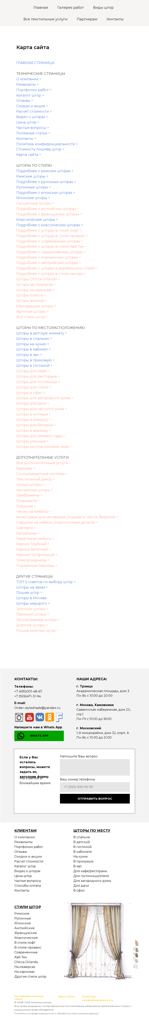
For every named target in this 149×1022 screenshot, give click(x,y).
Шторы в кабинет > (33, 349)
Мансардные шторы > (36, 306)
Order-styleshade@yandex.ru (37, 708)
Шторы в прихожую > (35, 360)
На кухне (80, 856)
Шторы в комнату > (33, 420)
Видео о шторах (27, 871)
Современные (26, 952)
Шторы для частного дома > (41, 409)
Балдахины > (28, 533)
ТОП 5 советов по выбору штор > (46, 582)
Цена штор (23, 876)
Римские (21, 913)
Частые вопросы (27, 881)
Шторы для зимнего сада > (40, 436)
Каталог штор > (30, 95)
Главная (41, 7)
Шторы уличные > (32, 441)
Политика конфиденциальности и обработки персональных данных (56, 1013)
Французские (25, 933)
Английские (24, 928)
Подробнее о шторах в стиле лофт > (49, 230)
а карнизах (26, 972)
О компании (24, 837)
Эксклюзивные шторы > (38, 620)
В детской (81, 842)
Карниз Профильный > (36, 555)
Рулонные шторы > (33, 187)
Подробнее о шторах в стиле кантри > (51, 274)
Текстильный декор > (35, 479)
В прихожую (83, 861)
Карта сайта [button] (66, 996)
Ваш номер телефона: (77, 779)
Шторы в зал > (29, 355)
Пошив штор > (29, 592)
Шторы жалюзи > (31, 301)
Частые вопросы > (32, 128)
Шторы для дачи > (32, 403)
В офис (79, 890)
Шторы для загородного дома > (44, 398)
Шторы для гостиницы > (38, 382)
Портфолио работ (28, 847)
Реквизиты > (27, 84)
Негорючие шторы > (34, 490)
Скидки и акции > (32, 106)
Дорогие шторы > (32, 625)
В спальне (81, 837)
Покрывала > (28, 501)
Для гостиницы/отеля (91, 876)
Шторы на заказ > (32, 587)
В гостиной (82, 847)
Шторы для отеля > (33, 387)
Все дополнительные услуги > (43, 463)
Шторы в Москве (31, 598)
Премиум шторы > (32, 614)
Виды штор (103, 7)
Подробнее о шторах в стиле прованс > (52, 236)
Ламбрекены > (29, 495)
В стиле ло (22, 942)
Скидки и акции (28, 856)
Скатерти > (26, 528)
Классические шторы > (37, 220)
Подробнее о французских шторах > (49, 214)
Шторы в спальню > (34, 339)
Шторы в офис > (30, 393)
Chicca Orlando (26, 962)
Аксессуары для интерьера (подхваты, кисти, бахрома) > (67, 517)
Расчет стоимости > (34, 111)
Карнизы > (25, 468)
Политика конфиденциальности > (47, 144)
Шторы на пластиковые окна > (44, 447)
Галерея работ (70, 7)
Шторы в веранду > (33, 430)
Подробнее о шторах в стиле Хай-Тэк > (51, 246)
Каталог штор (25, 866)
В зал (77, 866)
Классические (26, 938)
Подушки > (26, 506)
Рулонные (22, 918)
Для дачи (81, 885)
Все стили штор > (32, 317)
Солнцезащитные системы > (42, 474)
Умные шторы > (30, 485)
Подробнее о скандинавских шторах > (51, 252)
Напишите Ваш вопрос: (79, 756)
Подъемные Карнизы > (36, 566)
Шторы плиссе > (31, 295)
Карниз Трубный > (32, 544)
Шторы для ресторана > (38, 376)
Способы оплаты (27, 885)
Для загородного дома (92, 881)
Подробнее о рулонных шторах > (46, 182)
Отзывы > (24, 100)
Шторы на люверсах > (36, 284)
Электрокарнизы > (33, 560)
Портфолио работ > (34, 90)
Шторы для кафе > (33, 371)
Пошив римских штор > (37, 630)
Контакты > (26, 138)
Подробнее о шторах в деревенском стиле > (56, 268)
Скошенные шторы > (35, 203)
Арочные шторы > (32, 311)
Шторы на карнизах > (35, 290)
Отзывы (20, 852)
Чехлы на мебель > (33, 511)
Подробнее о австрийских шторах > (48, 263)
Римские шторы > (32, 176)
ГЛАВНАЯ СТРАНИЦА (35, 63)
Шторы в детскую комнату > (41, 333)
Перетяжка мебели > (35, 539)
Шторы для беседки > (36, 425)
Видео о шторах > (32, 117)
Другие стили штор (30, 976)
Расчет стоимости (28, 861)
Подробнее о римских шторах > (45, 171)
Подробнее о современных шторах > (49, 241)
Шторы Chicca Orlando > (38, 279)
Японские (22, 923)
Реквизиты (23, 842)
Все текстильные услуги (45, 19)
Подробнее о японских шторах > (45, 193)
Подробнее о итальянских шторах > (48, 257)
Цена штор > (27, 122)
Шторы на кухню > (32, 344)
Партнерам (87, 19)
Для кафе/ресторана (90, 871)
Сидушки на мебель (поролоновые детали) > (57, 522)
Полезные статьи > (33, 133)
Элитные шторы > (32, 609)
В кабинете (82, 852)
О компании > (28, 79)
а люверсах (26, 967)
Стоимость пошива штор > (40, 149)
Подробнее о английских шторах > (47, 209)
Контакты (115, 19)
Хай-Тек (20, 957)
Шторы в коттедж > (33, 414)
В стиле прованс (27, 947)
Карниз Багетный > (33, 549)
